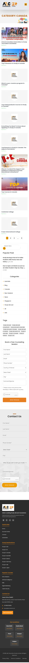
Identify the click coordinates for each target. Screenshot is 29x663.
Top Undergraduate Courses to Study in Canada (13, 105)
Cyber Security (5, 588)
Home (3, 528)
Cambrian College (7, 212)
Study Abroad (9, 305)
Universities (5, 537)
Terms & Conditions (16, 658)
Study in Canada (13, 333)
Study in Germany (6, 561)
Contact (4, 534)
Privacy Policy (5, 658)
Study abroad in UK (14, 331)
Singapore (8, 301)
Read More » (3, 45)
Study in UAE (5, 564)
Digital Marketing (6, 585)
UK (5, 309)
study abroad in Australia (18, 327)
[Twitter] (3, 520)
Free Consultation (7, 612)
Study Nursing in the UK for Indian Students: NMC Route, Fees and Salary (13, 260)
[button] (26, 4)
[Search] (4, 248)
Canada (7, 289)
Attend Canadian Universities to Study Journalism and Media (14, 42)
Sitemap (24, 658)
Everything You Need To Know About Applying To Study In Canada (13, 127)
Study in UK (11, 335)
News (6, 297)
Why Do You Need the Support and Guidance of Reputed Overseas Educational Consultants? (12, 170)
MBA (3, 582)
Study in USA (5, 546)
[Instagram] (10, 520)
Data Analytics (5, 576)
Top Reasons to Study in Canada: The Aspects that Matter (13, 148)
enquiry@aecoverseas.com (9, 608)
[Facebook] (6, 520)
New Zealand (9, 293)
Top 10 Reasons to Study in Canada (13, 63)
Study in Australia (6, 555)
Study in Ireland (6, 558)
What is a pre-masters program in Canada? (12, 84)
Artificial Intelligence (7, 579)
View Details (9, 628)
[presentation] (10, 479)
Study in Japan (5, 567)
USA (6, 313)
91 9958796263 (7, 605)
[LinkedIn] (13, 520)
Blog (6, 285)
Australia (7, 281)
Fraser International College (10, 232)
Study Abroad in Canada (10, 329)
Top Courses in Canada (9, 192)
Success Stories (6, 531)
